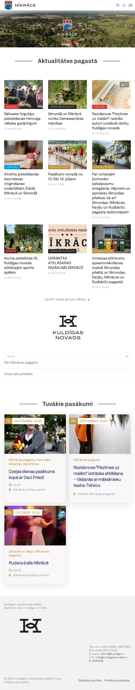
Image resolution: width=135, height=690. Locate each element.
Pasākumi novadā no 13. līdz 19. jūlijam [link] (65, 176)
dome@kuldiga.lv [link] (112, 654)
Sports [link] (11, 251)
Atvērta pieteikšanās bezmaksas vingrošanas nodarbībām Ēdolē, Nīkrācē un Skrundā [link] (21, 183)
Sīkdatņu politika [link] (90, 680)
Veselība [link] (12, 167)
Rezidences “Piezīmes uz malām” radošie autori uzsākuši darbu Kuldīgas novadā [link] (110, 121)
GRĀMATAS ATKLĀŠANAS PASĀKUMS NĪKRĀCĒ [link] (65, 263)
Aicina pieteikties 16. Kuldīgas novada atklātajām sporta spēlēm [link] (21, 265)
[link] (57, 5)
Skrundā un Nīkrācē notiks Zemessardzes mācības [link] (65, 119)
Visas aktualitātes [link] (18, 374)
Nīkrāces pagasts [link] (62, 106)
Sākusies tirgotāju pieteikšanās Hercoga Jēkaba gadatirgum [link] (22, 119)
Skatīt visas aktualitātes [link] (65, 299)
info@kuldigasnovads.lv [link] (111, 657)
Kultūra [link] (11, 106)
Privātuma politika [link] (117, 680)
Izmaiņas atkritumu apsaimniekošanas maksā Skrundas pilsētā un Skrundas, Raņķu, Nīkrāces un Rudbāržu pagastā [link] (109, 270)
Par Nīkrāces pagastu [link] (21, 363)
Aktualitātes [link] (59, 167)
